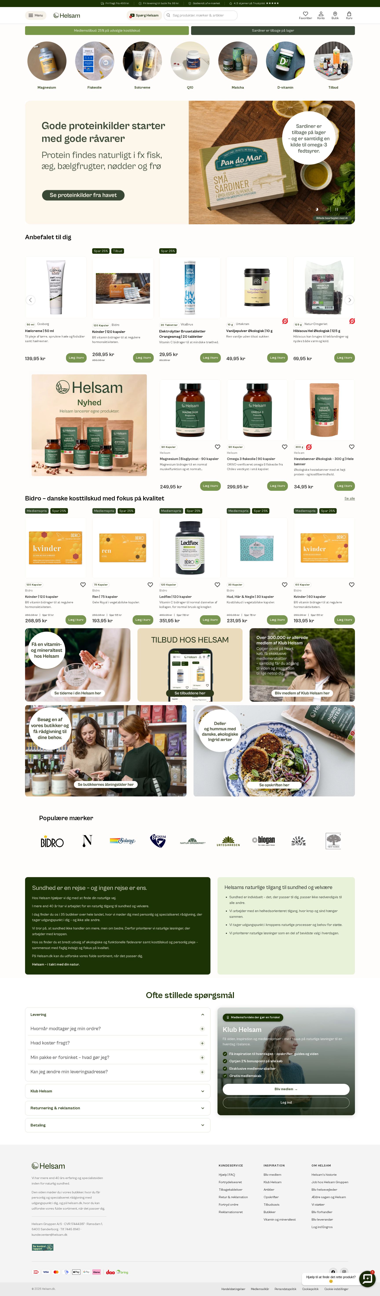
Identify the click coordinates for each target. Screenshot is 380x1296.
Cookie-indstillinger (336, 1289)
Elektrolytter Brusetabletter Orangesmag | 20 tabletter (182, 334)
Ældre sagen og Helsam (329, 1197)
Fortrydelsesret (230, 1182)
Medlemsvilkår (260, 1289)
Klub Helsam (272, 1182)
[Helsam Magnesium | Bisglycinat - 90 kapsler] (190, 410)
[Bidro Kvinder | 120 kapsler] (55, 548)
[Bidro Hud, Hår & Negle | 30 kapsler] (257, 548)
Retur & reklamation (233, 1197)
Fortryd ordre (228, 1205)
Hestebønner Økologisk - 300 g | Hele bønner (324, 461)
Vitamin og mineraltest (280, 1219)
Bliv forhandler (322, 1212)
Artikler (269, 1190)
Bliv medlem (286, 1089)
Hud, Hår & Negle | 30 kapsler (250, 597)
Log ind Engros (322, 1227)
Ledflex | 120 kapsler (175, 597)
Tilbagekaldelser (230, 1190)
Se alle (350, 498)
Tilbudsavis (272, 1205)
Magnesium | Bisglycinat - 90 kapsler (189, 459)
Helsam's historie (324, 1175)
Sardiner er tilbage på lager (273, 31)
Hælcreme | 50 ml (39, 331)
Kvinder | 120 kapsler (108, 332)
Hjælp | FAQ (227, 1175)
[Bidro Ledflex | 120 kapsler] (190, 548)
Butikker (270, 1212)
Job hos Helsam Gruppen (330, 1182)
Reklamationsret (231, 1212)
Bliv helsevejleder (324, 1190)
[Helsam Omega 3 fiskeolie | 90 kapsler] (257, 410)
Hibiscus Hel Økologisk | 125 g (316, 331)
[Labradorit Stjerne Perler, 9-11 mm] (56, 287)
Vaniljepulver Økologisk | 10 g (249, 331)
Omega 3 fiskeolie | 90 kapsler (251, 459)
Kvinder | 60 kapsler (310, 597)
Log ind (286, 1102)
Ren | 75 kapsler (105, 597)
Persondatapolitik (285, 1289)
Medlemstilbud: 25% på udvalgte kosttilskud (107, 31)
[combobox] (201, 15)
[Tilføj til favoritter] (218, 447)
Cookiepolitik (310, 1289)
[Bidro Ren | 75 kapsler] (122, 548)
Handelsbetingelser (233, 1289)
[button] (349, 15)
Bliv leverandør (322, 1219)
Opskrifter (271, 1197)
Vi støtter (318, 1205)
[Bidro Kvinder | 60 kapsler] (324, 548)
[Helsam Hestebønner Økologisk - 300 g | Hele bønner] (324, 410)
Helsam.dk (48, 1289)
